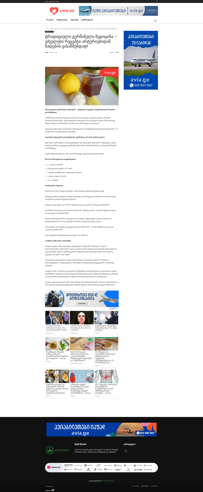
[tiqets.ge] (108, 466)
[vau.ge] (98, 470)
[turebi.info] (78, 470)
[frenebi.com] (98, 466)
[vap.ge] (128, 470)
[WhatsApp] (74, 407)
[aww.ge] (108, 470)
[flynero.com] (118, 466)
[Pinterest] (69, 407)
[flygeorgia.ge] (88, 466)
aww (46, 52)
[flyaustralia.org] (128, 466)
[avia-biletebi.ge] (78, 466)
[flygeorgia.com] (148, 466)
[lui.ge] (138, 470)
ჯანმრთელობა (54, 29)
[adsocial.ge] (54, 471)
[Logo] (62, 11)
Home (47, 29)
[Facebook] (157, 1)
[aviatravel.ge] (68, 470)
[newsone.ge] (148, 470)
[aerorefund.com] (138, 466)
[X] (64, 407)
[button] (155, 20)
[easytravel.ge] (88, 470)
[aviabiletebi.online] (68, 466)
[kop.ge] (118, 470)
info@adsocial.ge (108, 481)
